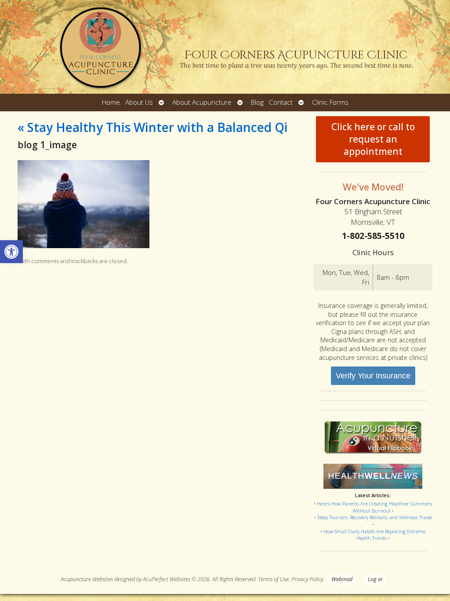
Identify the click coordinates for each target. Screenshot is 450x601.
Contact (281, 102)
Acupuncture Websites (87, 579)
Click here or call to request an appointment (373, 139)
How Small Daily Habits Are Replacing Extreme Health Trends (374, 535)
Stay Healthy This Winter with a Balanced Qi (153, 127)
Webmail (341, 579)
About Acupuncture (202, 102)
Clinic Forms (330, 102)
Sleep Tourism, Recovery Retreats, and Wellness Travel (374, 517)
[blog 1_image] (83, 246)
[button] (11, 251)
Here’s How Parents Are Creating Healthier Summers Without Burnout (374, 507)
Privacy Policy (307, 579)
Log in (375, 579)
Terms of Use (273, 579)
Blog (257, 102)
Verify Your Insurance (373, 375)
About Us (139, 102)
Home (111, 102)
